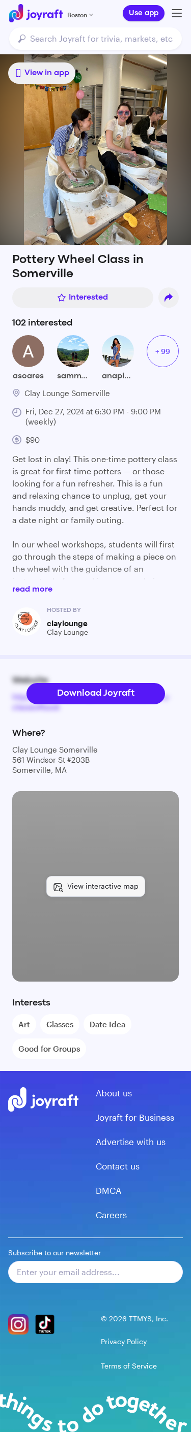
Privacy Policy (124, 1341)
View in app (46, 73)
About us (114, 1093)
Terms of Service (129, 1365)
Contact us (118, 1166)
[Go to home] (36, 13)
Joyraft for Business (135, 1117)
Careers (111, 1215)
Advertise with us (131, 1141)
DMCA (108, 1190)
